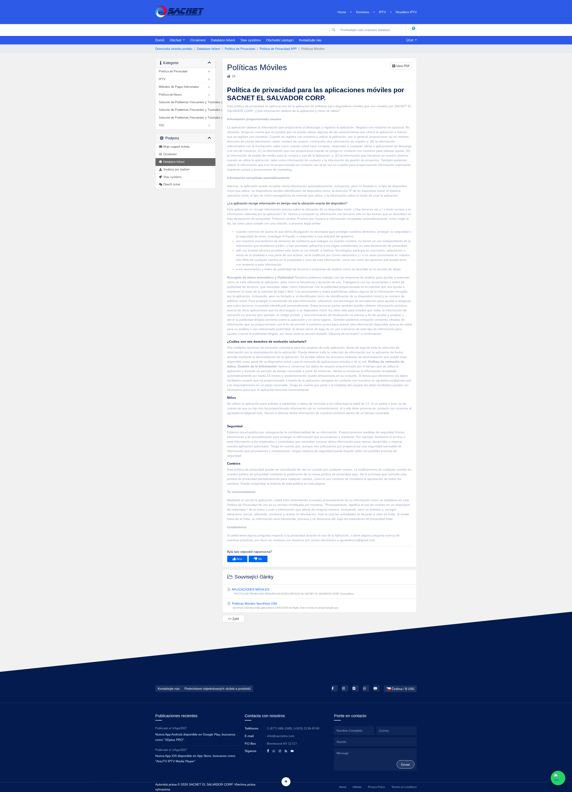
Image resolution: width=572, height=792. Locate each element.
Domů (159, 40)
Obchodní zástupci (280, 40)
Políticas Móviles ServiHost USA (285, 605)
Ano (239, 559)
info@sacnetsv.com (280, 736)
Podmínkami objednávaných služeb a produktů (218, 688)
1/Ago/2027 (179, 728)
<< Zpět (233, 618)
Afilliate (357, 787)
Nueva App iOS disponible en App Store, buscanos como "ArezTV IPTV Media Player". (195, 758)
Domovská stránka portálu (173, 48)
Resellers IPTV (406, 12)
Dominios (362, 12)
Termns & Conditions (404, 787)
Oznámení (198, 40)
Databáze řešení (223, 40)
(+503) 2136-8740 (306, 728)
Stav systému (250, 40)
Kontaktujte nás (310, 40)
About (342, 787)
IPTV (382, 12)
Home (342, 12)
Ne (259, 559)
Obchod (176, 40)
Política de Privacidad (240, 48)
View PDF (402, 66)
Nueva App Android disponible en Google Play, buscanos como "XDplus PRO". (195, 737)
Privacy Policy (376, 787)
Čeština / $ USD (402, 689)
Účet (410, 40)
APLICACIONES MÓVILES (293, 591)
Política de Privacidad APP (278, 48)
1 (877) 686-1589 (279, 728)
